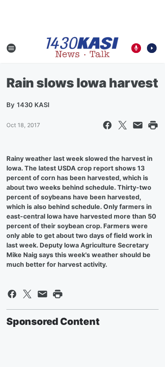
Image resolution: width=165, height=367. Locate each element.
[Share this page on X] (122, 125)
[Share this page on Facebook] (107, 125)
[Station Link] (82, 48)
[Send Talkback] (136, 48)
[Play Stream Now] (152, 48)
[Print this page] (153, 125)
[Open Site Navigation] (11, 48)
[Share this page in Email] (137, 125)
